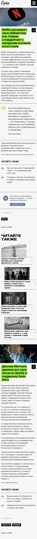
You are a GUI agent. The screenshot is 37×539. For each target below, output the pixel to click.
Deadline (13, 393)
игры (4, 219)
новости (6, 525)
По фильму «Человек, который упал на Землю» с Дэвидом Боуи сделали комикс (21, 179)
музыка (16, 525)
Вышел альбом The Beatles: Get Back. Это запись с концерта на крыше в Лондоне (19, 498)
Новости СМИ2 (6, 227)
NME (11, 60)
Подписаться (17, 204)
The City (5, 3)
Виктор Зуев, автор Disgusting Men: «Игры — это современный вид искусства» (21, 170)
